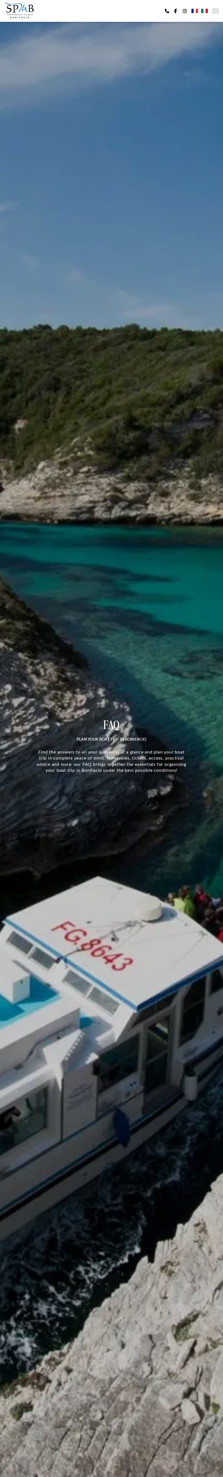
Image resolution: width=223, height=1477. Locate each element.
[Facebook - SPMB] (175, 11)
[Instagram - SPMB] (184, 11)
